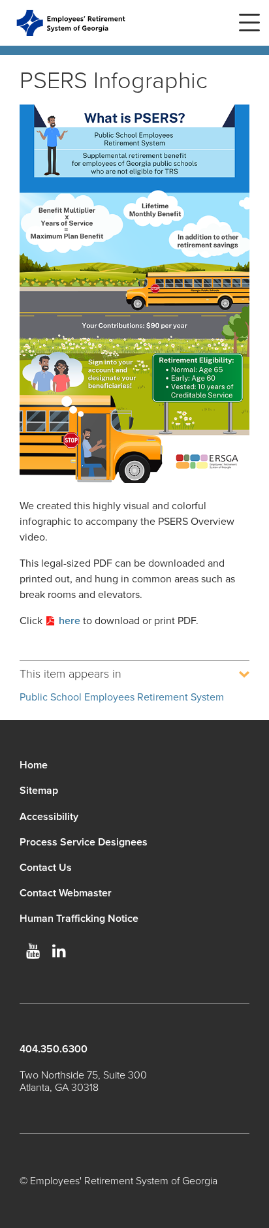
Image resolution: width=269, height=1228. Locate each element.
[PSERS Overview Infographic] (134, 296)
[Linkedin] (59, 951)
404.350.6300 (53, 1049)
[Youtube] (33, 951)
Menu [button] (249, 23)
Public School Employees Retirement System (122, 697)
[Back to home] (71, 23)
